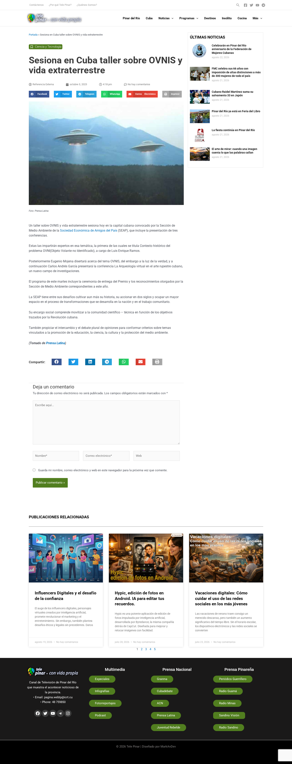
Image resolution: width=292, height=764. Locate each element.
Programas (186, 18)
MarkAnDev (168, 746)
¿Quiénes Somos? (87, 4)
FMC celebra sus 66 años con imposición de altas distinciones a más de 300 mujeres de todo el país (236, 72)
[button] (238, 5)
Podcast (100, 715)
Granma (162, 679)
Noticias (164, 18)
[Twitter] (251, 5)
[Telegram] (263, 5)
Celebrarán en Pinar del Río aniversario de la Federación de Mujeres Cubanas (231, 49)
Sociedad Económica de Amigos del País (89, 230)
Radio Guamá (228, 691)
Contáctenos (36, 4)
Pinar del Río (131, 18)
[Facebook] (245, 5)
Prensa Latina (55, 343)
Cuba (149, 18)
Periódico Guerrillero (233, 679)
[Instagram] (68, 713)
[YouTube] (257, 5)
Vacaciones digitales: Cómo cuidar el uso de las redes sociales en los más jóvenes (221, 598)
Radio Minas (227, 703)
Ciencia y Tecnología (48, 46)
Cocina (242, 18)
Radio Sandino (228, 727)
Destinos (210, 18)
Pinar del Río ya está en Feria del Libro (236, 111)
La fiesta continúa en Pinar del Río (233, 130)
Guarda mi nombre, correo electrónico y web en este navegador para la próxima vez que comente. (102, 470)
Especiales (102, 679)
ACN (160, 703)
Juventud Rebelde (168, 727)
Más (255, 18)
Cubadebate (165, 691)
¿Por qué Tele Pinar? (60, 4)
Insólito (227, 18)
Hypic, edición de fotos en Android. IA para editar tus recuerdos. (139, 598)
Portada (33, 34)
